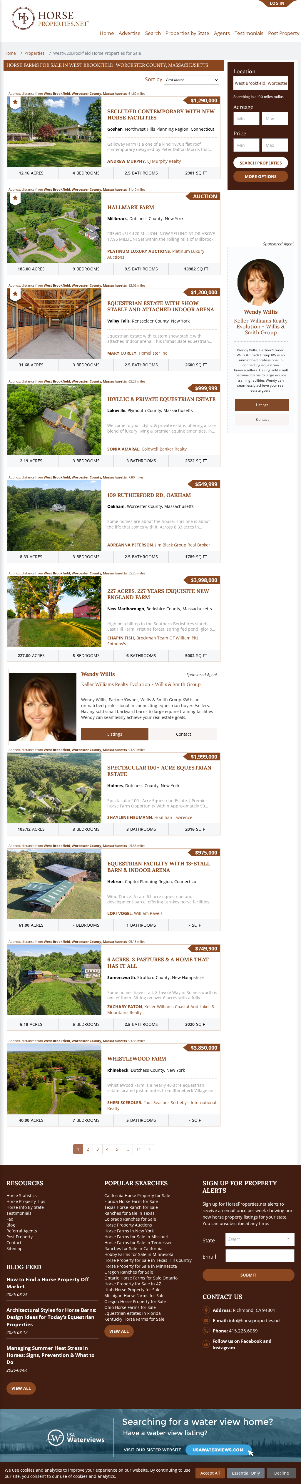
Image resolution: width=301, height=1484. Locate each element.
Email (209, 1256)
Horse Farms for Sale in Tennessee (138, 1242)
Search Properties (261, 163)
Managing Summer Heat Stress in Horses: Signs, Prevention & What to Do (50, 1355)
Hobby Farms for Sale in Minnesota (138, 1254)
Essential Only (246, 1473)
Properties (34, 53)
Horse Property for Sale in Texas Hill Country (148, 1260)
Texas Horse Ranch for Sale (131, 1207)
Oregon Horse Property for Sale (135, 1301)
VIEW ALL (21, 1388)
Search (153, 33)
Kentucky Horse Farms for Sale (134, 1319)
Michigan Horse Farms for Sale (134, 1295)
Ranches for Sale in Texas (129, 1213)
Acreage (243, 107)
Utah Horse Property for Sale (132, 1289)
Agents (222, 33)
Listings (114, 734)
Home (107, 33)
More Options (261, 176)
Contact (183, 734)
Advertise (130, 33)
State (209, 1240)
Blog (10, 1225)
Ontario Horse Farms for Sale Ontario (141, 1278)
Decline (281, 1473)
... (127, 1149)
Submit (248, 1275)
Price (239, 133)
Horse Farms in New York (129, 1231)
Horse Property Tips (25, 1201)
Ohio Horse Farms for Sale (130, 1307)
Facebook (251, 1341)
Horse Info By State (25, 1207)
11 (138, 1149)
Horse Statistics (21, 1195)
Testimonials (249, 33)
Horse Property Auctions (128, 1225)
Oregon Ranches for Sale (128, 1272)
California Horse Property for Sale (137, 1195)
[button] (114, 65)
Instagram (224, 1348)
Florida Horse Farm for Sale (131, 1201)
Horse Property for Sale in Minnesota (140, 1266)
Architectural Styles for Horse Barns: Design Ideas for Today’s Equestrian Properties (51, 1317)
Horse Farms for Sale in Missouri (136, 1236)
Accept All (210, 1473)
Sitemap (14, 1248)
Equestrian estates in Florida (132, 1313)
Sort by (153, 79)
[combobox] (260, 1239)
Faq (10, 1219)
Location (244, 71)
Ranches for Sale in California (133, 1248)
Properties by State (187, 33)
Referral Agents (21, 1231)
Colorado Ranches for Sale (130, 1219)
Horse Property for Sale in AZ (132, 1284)
